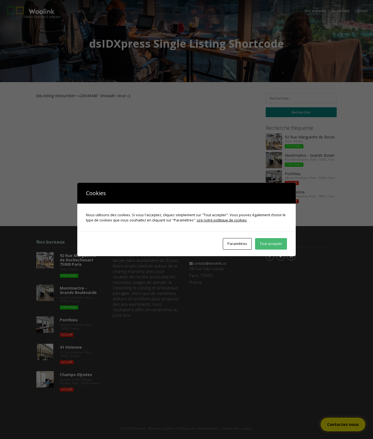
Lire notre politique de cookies (222, 220)
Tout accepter (271, 243)
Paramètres (237, 243)
